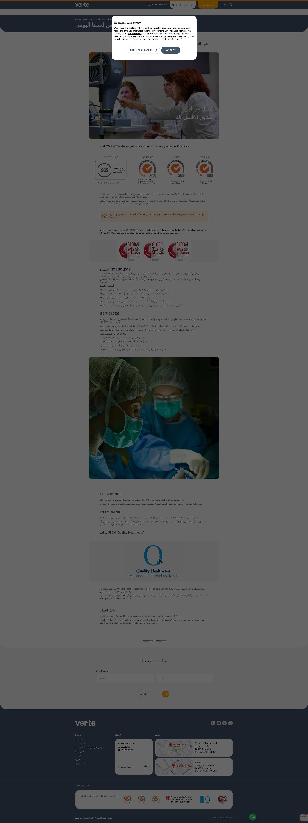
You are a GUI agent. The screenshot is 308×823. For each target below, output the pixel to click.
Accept (171, 50)
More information (142, 49)
